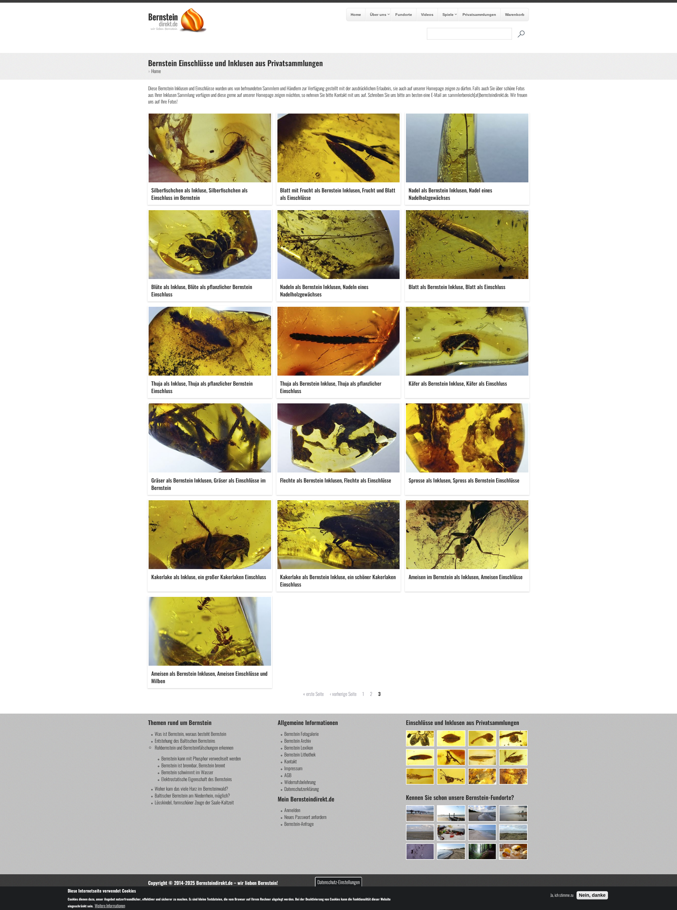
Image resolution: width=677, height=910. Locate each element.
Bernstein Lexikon (298, 747)
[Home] (177, 31)
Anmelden (292, 810)
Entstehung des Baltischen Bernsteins (185, 740)
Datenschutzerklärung (301, 788)
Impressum (293, 768)
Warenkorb (514, 14)
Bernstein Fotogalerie (301, 733)
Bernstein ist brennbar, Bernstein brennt (193, 765)
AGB (287, 775)
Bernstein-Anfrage (299, 823)
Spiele (446, 14)
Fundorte (403, 14)
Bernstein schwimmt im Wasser (187, 772)
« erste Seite (313, 693)
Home (356, 14)
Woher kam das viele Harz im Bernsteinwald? (191, 788)
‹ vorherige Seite (343, 693)
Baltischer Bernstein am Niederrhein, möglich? (192, 795)
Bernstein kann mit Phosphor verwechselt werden (201, 758)
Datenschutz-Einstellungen (338, 882)
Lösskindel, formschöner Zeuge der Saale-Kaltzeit (194, 802)
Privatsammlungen (479, 14)
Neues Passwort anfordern (305, 816)
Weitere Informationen (110, 905)
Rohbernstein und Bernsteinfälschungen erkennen (194, 747)
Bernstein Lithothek (299, 754)
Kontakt (290, 761)
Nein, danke (592, 895)
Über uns (376, 14)
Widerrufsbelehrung (300, 781)
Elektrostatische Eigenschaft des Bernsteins (196, 779)
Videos (427, 14)
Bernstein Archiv (297, 740)
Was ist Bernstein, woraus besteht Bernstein (190, 733)
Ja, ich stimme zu (561, 895)
